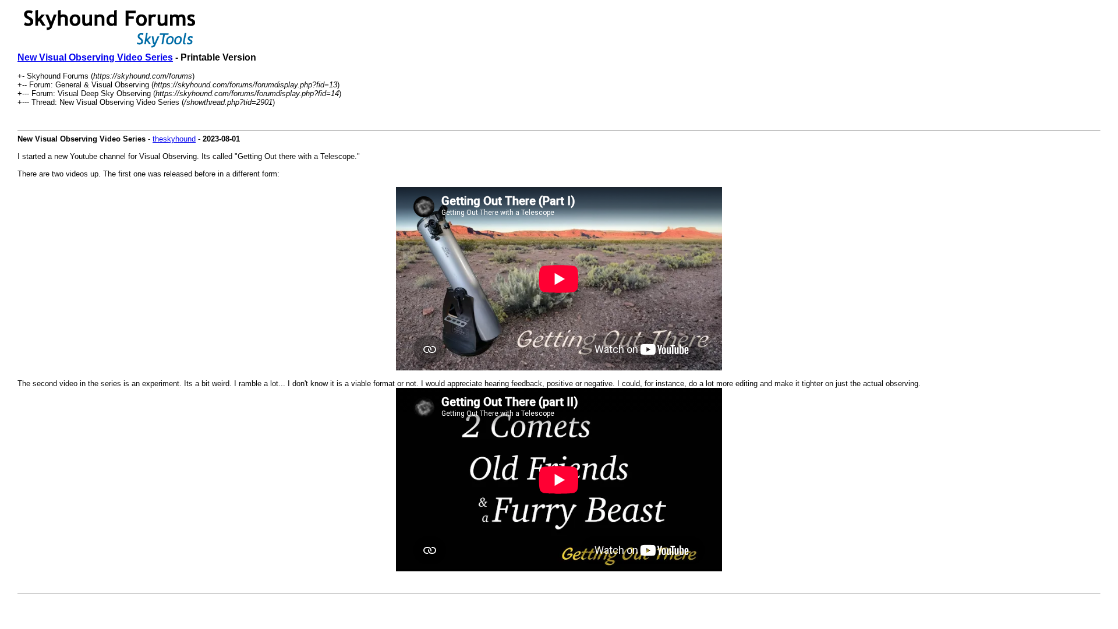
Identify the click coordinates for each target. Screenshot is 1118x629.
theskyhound (174, 139)
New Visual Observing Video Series (95, 57)
